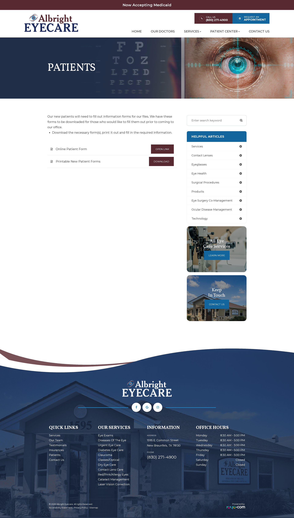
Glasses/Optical (108, 460)
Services (54, 435)
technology (200, 218)
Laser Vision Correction (114, 484)
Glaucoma (105, 455)
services (197, 146)
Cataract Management (113, 479)
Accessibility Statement (60, 507)
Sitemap (93, 507)
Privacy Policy (81, 507)
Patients (54, 455)
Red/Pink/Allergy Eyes (113, 474)
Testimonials (58, 445)
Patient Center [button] (224, 31)
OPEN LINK (162, 149)
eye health (199, 173)
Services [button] (191, 31)
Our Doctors (163, 31)
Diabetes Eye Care (110, 450)
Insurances (56, 450)
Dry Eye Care (107, 464)
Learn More (217, 255)
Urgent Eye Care (109, 445)
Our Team (56, 440)
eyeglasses (199, 164)
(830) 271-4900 (217, 20)
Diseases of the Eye (112, 440)
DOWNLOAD (161, 161)
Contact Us (259, 31)
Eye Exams (105, 435)
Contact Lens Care (110, 469)
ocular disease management (212, 209)
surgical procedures (205, 182)
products (198, 191)
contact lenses (202, 155)
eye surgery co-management (212, 200)
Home (137, 31)
